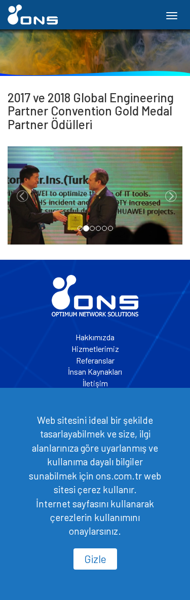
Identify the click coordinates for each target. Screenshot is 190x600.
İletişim (95, 383)
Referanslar (95, 360)
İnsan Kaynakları (95, 371)
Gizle (95, 558)
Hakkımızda (95, 337)
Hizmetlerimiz (95, 348)
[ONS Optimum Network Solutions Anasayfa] (95, 294)
